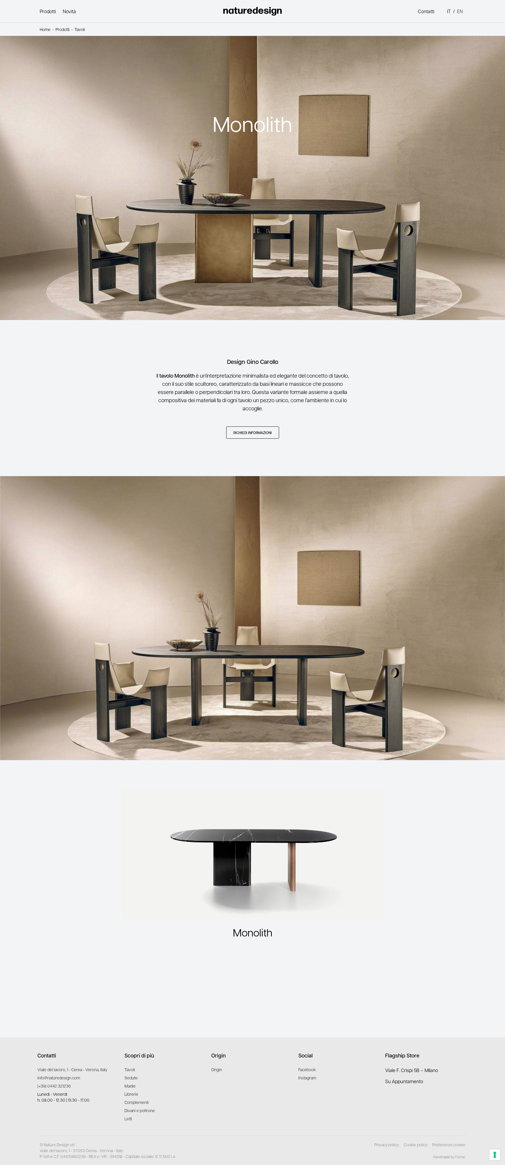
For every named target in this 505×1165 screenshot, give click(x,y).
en (460, 11)
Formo (460, 1156)
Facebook (307, 1069)
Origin (216, 1069)
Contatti (426, 11)
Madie (130, 1085)
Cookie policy (416, 1144)
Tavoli (129, 1069)
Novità (69, 11)
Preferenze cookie (448, 1144)
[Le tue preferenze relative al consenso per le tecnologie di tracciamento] (494, 1154)
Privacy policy (386, 1144)
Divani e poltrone (139, 1110)
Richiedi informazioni (253, 432)
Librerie (131, 1094)
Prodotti (48, 11)
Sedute (131, 1077)
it (449, 11)
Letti (128, 1118)
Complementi (136, 1102)
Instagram (307, 1077)
